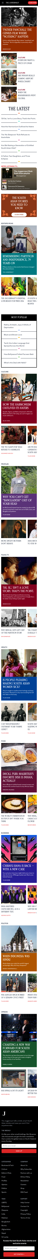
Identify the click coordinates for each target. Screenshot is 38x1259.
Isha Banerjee (5, 636)
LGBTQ (4, 1202)
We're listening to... (9, 166)
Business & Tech (8, 1165)
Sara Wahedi (32, 1097)
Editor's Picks (6, 1173)
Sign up (19, 1151)
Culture (4, 1169)
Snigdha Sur (7, 49)
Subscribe (32, 3)
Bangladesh (6, 1222)
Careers (23, 1184)
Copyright (24, 1210)
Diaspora (5, 1210)
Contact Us (25, 1206)
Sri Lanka (5, 1237)
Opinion (4, 1184)
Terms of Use (25, 1218)
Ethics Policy (25, 1177)
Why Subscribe (26, 1169)
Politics (4, 1188)
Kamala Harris (7, 1064)
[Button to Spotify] (19, 190)
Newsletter (25, 1181)
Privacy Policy (26, 1214)
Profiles (4, 1181)
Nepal (4, 1233)
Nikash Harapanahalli (10, 968)
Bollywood (5, 1206)
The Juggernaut (8, 272)
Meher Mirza (32, 825)
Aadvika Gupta (5, 915)
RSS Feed (24, 1192)
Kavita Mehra (5, 1094)
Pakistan (5, 1218)
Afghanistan (6, 1229)
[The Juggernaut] (4, 1115)
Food (3, 1177)
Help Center (25, 1202)
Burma (4, 1225)
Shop (22, 1188)
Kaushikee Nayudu (7, 453)
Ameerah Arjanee (8, 789)
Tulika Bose (31, 456)
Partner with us (26, 1173)
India (3, 1214)
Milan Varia (6, 421)
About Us (24, 1165)
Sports (4, 1192)
